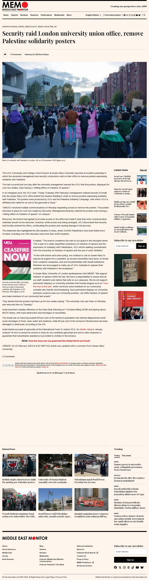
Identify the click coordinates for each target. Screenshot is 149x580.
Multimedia (59, 15)
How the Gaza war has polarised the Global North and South (59, 341)
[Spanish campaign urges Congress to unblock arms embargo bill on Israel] (91, 499)
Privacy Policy (82, 559)
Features (34, 15)
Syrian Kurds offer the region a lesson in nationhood (129, 479)
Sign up (141, 246)
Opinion (14, 15)
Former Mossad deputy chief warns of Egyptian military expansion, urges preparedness (124, 216)
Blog (41, 546)
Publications (46, 15)
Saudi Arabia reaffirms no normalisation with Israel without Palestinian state (123, 229)
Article (117, 475)
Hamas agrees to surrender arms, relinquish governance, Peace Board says (128, 467)
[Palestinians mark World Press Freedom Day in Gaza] (91, 465)
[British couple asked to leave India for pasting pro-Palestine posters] (19, 465)
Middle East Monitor (62, 363)
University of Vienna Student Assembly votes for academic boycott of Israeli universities (52, 481)
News (6, 15)
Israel (21, 27)
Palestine (48, 27)
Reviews (24, 15)
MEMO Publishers (84, 562)
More (69, 15)
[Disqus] (55, 406)
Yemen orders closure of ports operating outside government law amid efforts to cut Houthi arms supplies (129, 520)
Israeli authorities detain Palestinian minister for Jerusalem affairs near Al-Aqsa (129, 492)
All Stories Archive (84, 566)
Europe (5, 556)
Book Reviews (8, 559)
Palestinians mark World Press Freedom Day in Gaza (89, 481)
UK (55, 27)
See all (143, 170)
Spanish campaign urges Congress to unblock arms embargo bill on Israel (91, 515)
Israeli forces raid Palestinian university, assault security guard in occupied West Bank (54, 515)
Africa (4, 546)
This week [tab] (126, 455)
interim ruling (85, 329)
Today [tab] (117, 455)
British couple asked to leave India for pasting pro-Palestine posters (19, 481)
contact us (44, 367)
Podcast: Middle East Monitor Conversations (52, 560)
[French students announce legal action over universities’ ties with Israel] (19, 499)
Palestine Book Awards (86, 553)
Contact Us (81, 556)
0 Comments (16, 54)
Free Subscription (113, 15)
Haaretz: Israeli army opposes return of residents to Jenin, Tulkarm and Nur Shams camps (124, 191)
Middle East (31, 27)
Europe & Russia (9, 27)
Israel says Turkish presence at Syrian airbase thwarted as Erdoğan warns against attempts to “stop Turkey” (124, 178)
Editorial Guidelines (85, 546)
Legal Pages (50, 577)
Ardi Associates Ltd (139, 577)
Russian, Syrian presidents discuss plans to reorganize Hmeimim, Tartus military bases (129, 505)
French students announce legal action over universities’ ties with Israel (18, 515)
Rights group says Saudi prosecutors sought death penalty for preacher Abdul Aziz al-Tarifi (124, 204)
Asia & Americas (9, 549)
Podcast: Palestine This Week (52, 565)
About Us (80, 549)
